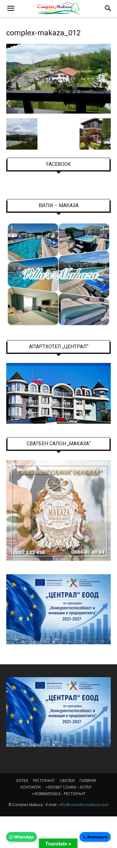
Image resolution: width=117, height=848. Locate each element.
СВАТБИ (67, 780)
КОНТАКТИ (31, 787)
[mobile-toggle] (11, 8)
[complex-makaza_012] (58, 112)
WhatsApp (23, 837)
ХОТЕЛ (22, 780)
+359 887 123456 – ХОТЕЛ (68, 787)
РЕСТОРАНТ (44, 780)
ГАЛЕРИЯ (88, 780)
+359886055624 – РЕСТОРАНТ (58, 793)
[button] (108, 8)
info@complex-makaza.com (84, 804)
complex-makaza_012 (43, 32)
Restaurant (97, 837)
